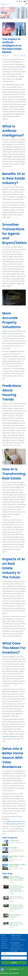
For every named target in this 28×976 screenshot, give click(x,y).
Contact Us (4, 941)
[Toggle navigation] (26, 3)
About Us (3, 935)
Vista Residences (14, 969)
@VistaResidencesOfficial (14, 824)
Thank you (3, 943)
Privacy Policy (4, 939)
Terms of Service (14, 973)
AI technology (6, 156)
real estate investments (10, 736)
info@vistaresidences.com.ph (15, 821)
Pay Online (4, 945)
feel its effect (21, 67)
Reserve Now (4, 948)
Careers (3, 937)
